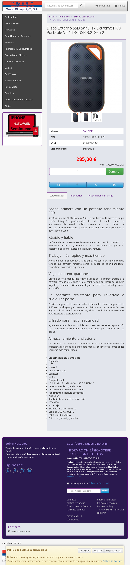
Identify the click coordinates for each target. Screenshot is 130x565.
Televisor (9, 42)
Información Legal (106, 499)
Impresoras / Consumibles (18, 48)
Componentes (12, 23)
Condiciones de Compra (79, 506)
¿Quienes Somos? (76, 509)
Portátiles (10, 29)
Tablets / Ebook (13, 80)
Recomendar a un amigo (100, 195)
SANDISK (88, 131)
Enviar (105, 490)
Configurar (85, 550)
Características (57, 195)
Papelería (9, 93)
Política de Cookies (112, 560)
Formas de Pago (105, 506)
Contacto (71, 499)
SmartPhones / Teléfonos (18, 36)
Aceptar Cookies (113, 550)
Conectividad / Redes (15, 55)
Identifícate (104, 5)
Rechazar (98, 550)
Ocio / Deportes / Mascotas (19, 99)
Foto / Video (11, 86)
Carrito (121, 5)
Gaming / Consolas (14, 61)
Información (76, 195)
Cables (8, 67)
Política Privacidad (76, 502)
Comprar (115, 171)
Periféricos (10, 74)
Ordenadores (11, 17)
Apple (8, 105)
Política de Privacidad (74, 476)
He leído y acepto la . (89, 483)
